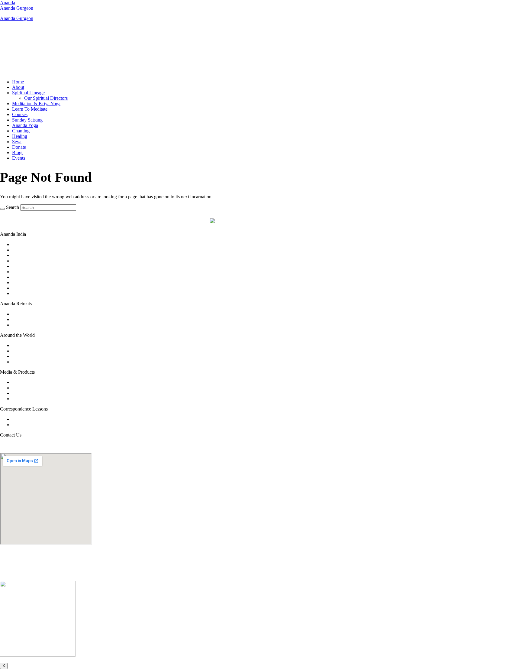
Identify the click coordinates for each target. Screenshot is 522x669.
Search (12, 207)
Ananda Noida (26, 288)
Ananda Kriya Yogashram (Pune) (44, 314)
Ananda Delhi (25, 266)
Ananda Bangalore (30, 249)
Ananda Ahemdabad (31, 244)
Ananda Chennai (28, 260)
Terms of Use (246, 573)
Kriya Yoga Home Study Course (43, 419)
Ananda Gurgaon (16, 8)
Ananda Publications (32, 387)
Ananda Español (28, 361)
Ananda (7, 2)
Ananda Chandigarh (31, 255)
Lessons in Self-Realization (38, 424)
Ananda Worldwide (31, 345)
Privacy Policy (274, 573)
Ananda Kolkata (28, 277)
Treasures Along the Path (36, 398)
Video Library (25, 382)
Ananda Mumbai (28, 282)
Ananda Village (27, 350)
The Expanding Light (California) (44, 324)
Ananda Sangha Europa (35, 356)
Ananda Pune (25, 293)
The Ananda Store (29, 393)
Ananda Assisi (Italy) (32, 319)
